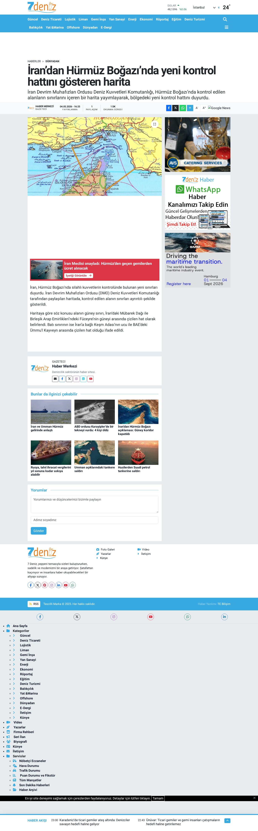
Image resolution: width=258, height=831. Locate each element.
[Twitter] (69, 379)
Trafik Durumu (29, 770)
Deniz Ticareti (51, 19)
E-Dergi (106, 27)
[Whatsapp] (73, 585)
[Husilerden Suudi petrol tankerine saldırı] (138, 452)
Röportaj (162, 19)
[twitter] (77, 617)
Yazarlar (106, 554)
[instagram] (113, 617)
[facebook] (40, 617)
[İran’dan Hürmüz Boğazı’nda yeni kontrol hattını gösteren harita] (95, 156)
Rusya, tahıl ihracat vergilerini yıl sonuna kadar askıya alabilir (51, 471)
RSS (36, 604)
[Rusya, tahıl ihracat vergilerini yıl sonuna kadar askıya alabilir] (51, 452)
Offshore (73, 27)
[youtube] (150, 617)
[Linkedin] (83, 379)
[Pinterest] (45, 585)
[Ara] (225, 20)
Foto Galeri (108, 549)
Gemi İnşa (98, 19)
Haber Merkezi (64, 366)
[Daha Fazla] (190, 108)
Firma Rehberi (23, 732)
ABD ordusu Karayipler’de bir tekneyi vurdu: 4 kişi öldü (94, 428)
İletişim (146, 554)
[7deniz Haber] (42, 7)
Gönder (38, 531)
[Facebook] (62, 379)
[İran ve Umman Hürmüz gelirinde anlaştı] (51, 411)
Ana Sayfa (20, 626)
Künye (104, 558)
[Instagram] (76, 379)
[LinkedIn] (59, 585)
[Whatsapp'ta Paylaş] (182, 108)
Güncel (33, 19)
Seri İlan (19, 737)
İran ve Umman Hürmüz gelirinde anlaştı (47, 428)
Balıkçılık (36, 27)
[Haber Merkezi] (40, 368)
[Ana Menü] (225, 27)
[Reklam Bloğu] (197, 144)
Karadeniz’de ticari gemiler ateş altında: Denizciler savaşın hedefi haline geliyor (94, 822)
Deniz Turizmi (195, 19)
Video (145, 549)
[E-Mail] (55, 379)
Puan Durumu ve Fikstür (37, 775)
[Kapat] (255, 798)
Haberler (34, 61)
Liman (83, 19)
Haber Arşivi (28, 790)
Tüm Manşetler (30, 780)
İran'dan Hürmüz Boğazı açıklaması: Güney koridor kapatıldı (136, 430)
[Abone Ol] (219, 107)
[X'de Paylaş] (175, 108)
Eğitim (176, 19)
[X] (38, 585)
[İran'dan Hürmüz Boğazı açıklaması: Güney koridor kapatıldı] (138, 411)
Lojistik (70, 19)
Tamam (158, 798)
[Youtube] (90, 379)
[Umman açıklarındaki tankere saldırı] (94, 452)
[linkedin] (224, 617)
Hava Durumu (29, 766)
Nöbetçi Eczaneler (32, 761)
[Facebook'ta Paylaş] (168, 108)
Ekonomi (146, 19)
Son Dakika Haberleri (34, 785)
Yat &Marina (55, 27)
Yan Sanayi (117, 19)
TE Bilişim (224, 604)
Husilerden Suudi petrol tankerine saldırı (134, 469)
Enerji (132, 19)
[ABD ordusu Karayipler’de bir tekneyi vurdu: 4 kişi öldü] (94, 411)
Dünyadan (90, 27)
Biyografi (20, 741)
